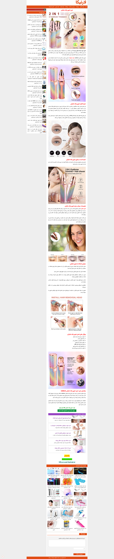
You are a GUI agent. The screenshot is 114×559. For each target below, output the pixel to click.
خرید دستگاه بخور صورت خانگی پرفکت (63, 440)
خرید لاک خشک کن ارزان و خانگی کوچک (63, 448)
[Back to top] (2, 556)
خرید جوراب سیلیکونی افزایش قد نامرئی (63, 433)
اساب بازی (57, 7)
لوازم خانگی (82, 7)
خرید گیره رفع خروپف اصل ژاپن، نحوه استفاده (62, 418)
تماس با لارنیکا (51, 7)
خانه (86, 7)
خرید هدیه (62, 7)
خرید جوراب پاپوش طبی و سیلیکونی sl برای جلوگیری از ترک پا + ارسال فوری (80, 487)
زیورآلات (77, 7)
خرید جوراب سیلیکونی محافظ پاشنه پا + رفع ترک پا (61, 425)
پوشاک (66, 7)
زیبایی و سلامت (72, 7)
